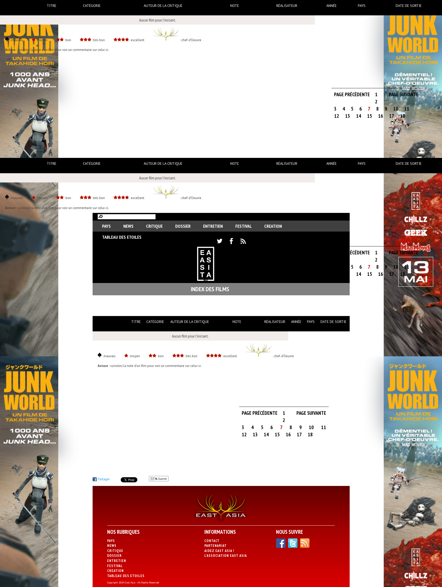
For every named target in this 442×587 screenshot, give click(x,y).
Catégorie (92, 5)
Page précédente (352, 94)
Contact (211, 540)
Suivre (162, 479)
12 (336, 116)
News (128, 226)
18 (402, 116)
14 (358, 116)
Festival (243, 226)
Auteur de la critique (163, 5)
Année (331, 5)
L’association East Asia (225, 555)
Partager (104, 479)
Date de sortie (409, 5)
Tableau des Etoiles (121, 237)
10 (395, 108)
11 (406, 108)
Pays (362, 5)
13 (347, 116)
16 (380, 116)
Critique (154, 226)
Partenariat (215, 545)
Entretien (213, 226)
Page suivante (403, 94)
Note (234, 5)
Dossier (183, 226)
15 (369, 116)
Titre (51, 5)
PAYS (106, 226)
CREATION (273, 226)
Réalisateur (286, 5)
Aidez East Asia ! (219, 550)
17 (391, 116)
